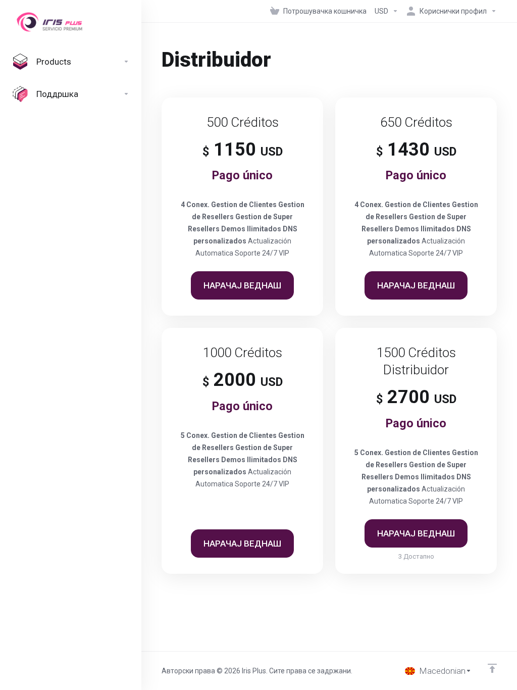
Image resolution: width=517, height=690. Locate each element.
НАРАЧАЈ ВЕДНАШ (242, 285)
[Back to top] (492, 668)
